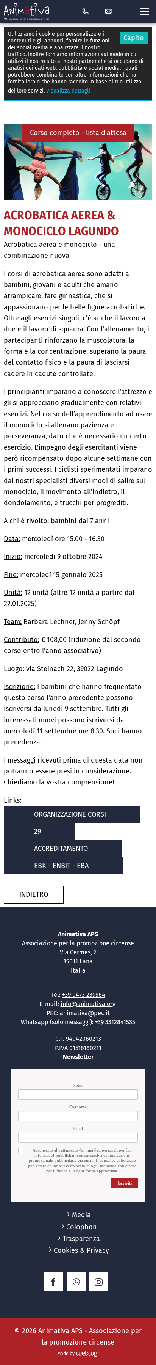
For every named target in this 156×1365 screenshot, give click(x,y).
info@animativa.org (88, 1003)
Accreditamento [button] (61, 848)
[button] (144, 11)
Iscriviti (125, 1183)
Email (78, 1128)
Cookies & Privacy (81, 1250)
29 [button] (37, 831)
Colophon (81, 1227)
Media (81, 1215)
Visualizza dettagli (68, 91)
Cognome (77, 1107)
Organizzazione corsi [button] (70, 814)
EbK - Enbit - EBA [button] (61, 865)
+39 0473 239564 (83, 994)
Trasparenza (81, 1239)
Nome (78, 1085)
